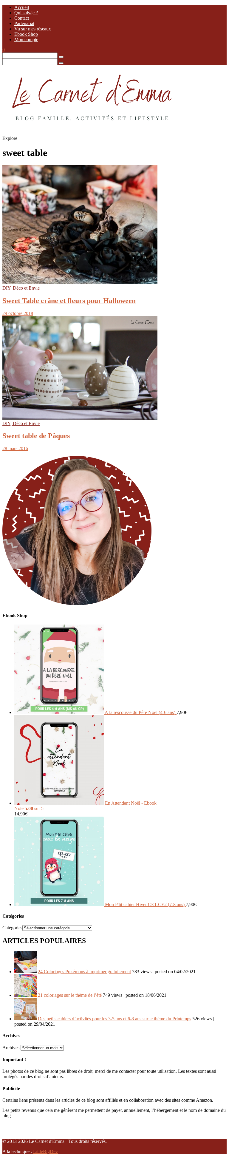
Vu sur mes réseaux (32, 28)
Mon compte (26, 39)
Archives (10, 1047)
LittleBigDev (45, 1151)
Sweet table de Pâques (36, 436)
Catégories (12, 927)
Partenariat (24, 23)
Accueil (21, 7)
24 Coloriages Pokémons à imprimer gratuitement (84, 971)
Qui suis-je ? (26, 12)
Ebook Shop (26, 34)
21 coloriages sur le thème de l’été (70, 995)
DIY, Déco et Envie (21, 287)
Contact (21, 18)
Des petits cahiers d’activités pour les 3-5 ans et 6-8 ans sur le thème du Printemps (114, 1018)
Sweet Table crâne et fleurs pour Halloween (69, 301)
